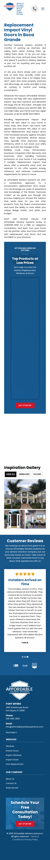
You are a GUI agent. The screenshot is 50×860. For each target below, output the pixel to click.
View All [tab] (10, 474)
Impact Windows (13, 755)
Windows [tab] (24, 474)
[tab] (22, 657)
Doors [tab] (37, 474)
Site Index (11, 732)
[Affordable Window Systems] (9, 6)
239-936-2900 (13, 718)
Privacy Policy (31, 839)
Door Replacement (14, 764)
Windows (10, 746)
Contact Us (11, 783)
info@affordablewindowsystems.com (24, 726)
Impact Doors (12, 759)
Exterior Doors (12, 750)
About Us (10, 779)
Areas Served (12, 787)
